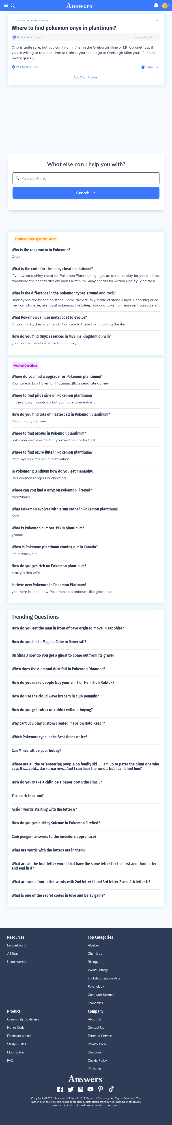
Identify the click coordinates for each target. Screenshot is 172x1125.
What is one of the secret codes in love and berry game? (58, 895)
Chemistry (95, 954)
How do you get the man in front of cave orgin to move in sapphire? (68, 628)
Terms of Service (100, 1036)
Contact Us (96, 1028)
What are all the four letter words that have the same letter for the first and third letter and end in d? (84, 866)
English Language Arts (104, 978)
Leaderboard (16, 945)
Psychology (96, 987)
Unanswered (16, 962)
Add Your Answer (86, 77)
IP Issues (94, 1069)
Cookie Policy (97, 1061)
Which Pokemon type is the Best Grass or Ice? (49, 736)
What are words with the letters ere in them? (48, 850)
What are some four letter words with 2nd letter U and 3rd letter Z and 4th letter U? (81, 881)
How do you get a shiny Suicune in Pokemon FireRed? (56, 823)
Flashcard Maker (19, 1036)
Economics (95, 1003)
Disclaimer (95, 1052)
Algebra (93, 945)
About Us (94, 1019)
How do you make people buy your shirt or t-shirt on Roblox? (63, 682)
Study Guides (16, 1044)
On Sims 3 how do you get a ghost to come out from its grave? (63, 655)
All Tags (12, 954)
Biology (93, 962)
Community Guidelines (23, 1019)
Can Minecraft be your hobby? (36, 750)
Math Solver (15, 1052)
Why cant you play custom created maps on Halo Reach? (58, 723)
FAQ (10, 1061)
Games (45, 20)
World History (98, 970)
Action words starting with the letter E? (44, 809)
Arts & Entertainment (25, 20)
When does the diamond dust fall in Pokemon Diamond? (58, 668)
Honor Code (16, 1028)
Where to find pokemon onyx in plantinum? (64, 28)
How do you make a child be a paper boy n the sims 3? (57, 782)
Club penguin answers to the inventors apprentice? (54, 836)
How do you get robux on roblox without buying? (52, 709)
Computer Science (101, 995)
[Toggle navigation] (6, 5)
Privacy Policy (97, 1044)
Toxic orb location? (28, 795)
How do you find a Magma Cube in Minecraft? (49, 641)
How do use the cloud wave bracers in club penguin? (55, 696)
